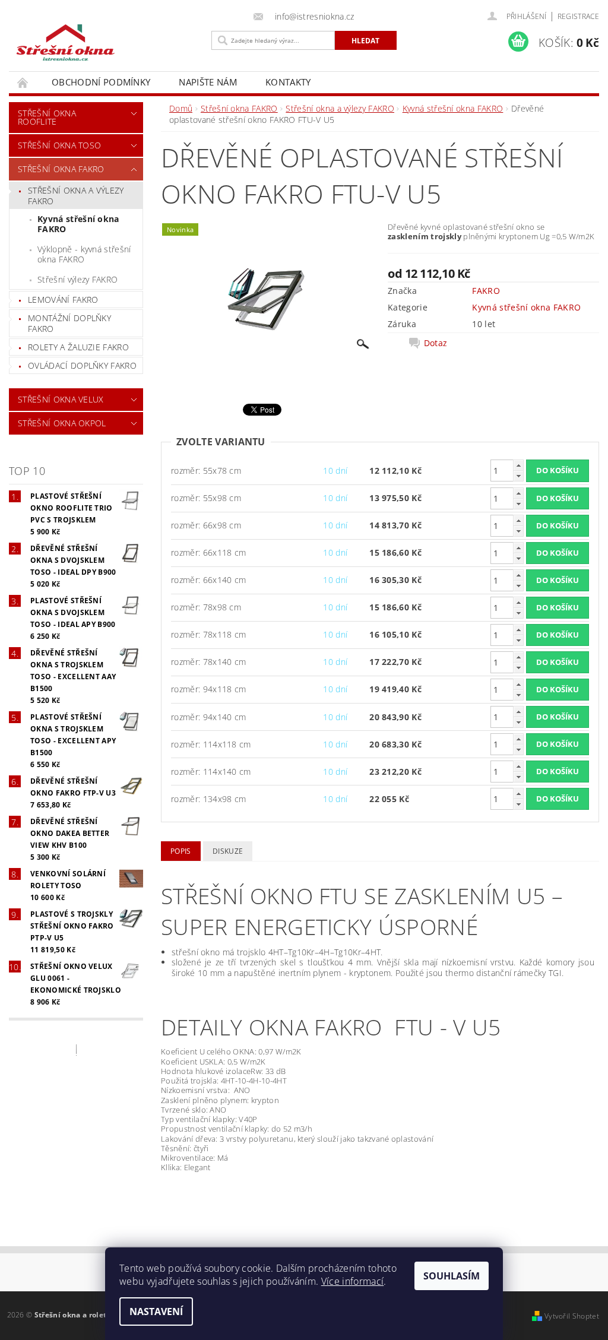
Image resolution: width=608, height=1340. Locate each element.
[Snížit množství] (518, 475)
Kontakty (288, 82)
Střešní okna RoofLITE (47, 117)
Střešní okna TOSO (59, 145)
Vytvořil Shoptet (571, 1316)
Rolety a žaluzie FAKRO (78, 347)
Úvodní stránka (23, 82)
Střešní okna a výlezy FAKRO (76, 196)
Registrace (578, 16)
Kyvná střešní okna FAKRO (78, 224)
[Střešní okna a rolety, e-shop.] (107, 43)
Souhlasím (451, 1275)
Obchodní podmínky (101, 82)
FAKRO (486, 290)
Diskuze (228, 851)
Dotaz (436, 343)
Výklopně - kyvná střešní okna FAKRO (84, 254)
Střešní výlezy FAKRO (77, 279)
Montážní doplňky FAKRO (69, 323)
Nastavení (156, 1311)
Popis (180, 851)
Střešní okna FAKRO (61, 169)
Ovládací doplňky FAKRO (82, 365)
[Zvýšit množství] (518, 465)
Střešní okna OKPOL (62, 423)
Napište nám (208, 82)
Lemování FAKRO (63, 299)
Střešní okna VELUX (61, 399)
